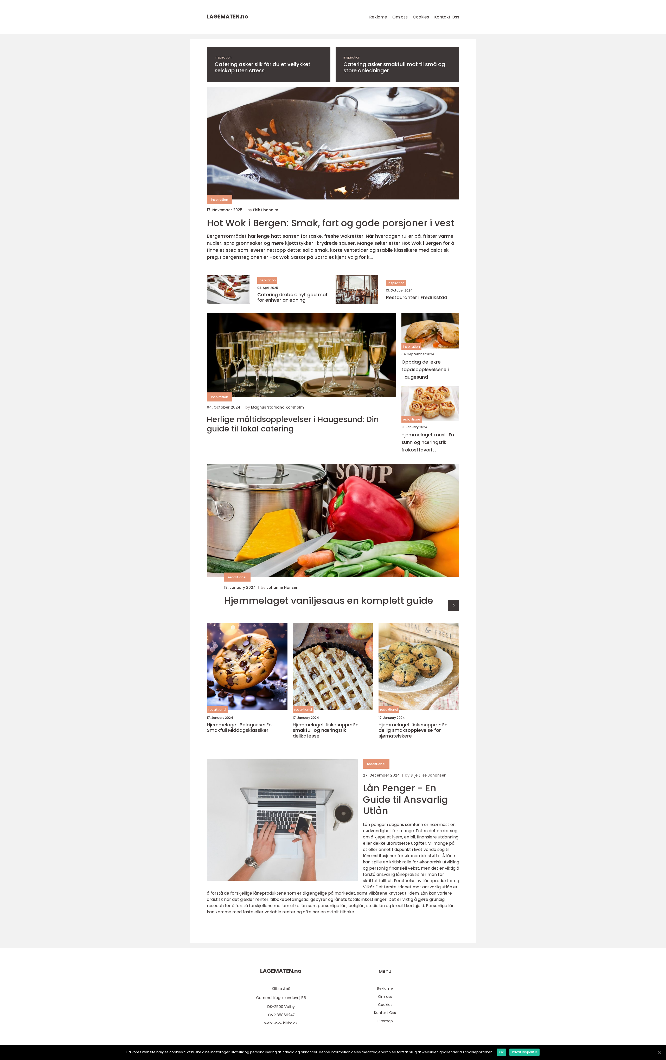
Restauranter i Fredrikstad (416, 297)
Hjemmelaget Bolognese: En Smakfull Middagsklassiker (239, 727)
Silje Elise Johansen (428, 775)
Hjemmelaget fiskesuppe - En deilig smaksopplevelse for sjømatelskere (413, 730)
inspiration (223, 57)
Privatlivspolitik (524, 1052)
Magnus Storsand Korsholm (277, 407)
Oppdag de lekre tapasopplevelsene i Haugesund (425, 369)
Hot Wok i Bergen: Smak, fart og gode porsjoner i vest (330, 223)
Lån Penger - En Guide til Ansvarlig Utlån (405, 799)
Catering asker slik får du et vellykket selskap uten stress (262, 67)
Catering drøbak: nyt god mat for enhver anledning (292, 297)
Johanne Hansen (282, 587)
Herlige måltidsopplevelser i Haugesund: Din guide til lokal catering (293, 424)
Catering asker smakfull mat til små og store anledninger (394, 67)
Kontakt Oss (446, 17)
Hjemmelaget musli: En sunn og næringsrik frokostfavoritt (427, 442)
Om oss (400, 17)
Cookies (421, 17)
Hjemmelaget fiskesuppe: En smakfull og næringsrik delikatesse (325, 730)
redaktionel (412, 419)
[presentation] (453, 605)
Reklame (378, 17)
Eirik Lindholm (265, 210)
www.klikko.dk (285, 1023)
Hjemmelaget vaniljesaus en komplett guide (328, 600)
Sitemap (385, 1021)
